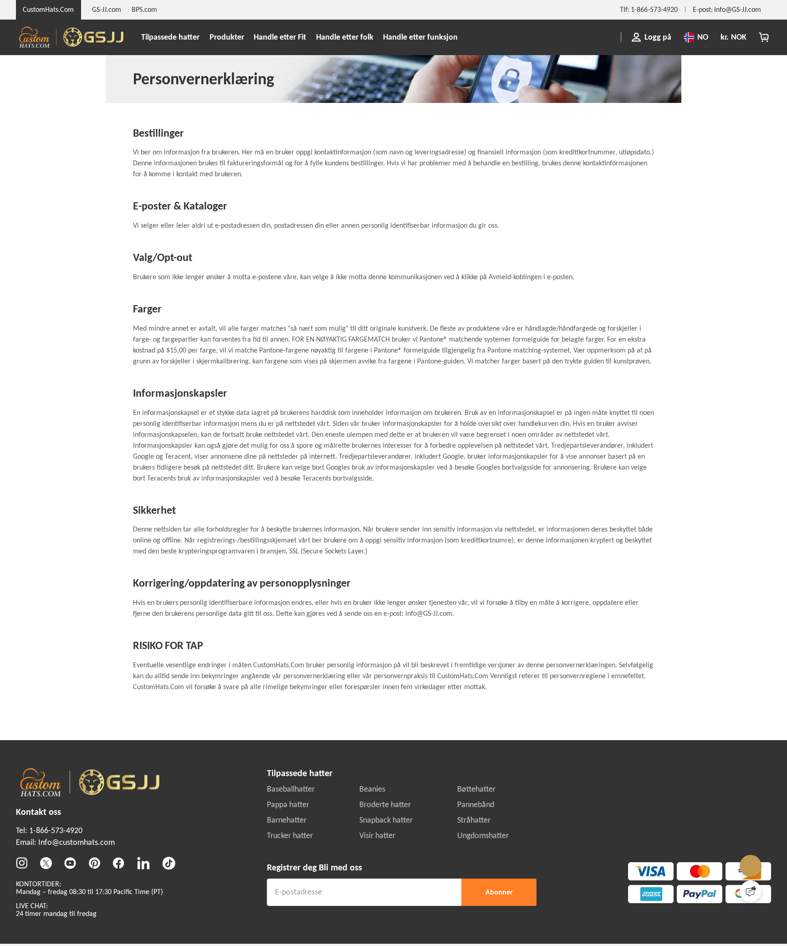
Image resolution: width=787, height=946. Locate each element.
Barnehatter (287, 933)
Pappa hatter (288, 917)
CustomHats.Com (48, 9)
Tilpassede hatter (170, 37)
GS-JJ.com (106, 9)
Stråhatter (474, 933)
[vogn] (763, 38)
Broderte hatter (385, 917)
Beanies (372, 901)
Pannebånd (475, 917)
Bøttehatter (476, 901)
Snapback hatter (386, 933)
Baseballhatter (291, 901)
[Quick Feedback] (750, 891)
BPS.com (144, 9)
